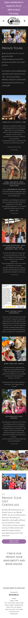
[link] (14, 21)
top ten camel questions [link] (14, 603)
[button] (4, 20)
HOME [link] (14, 598)
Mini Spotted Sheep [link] (14, 607)
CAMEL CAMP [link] (14, 600)
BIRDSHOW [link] (14, 614)
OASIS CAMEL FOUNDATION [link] (14, 605)
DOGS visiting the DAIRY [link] (14, 609)
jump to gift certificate (14, 541)
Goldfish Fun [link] (14, 611)
